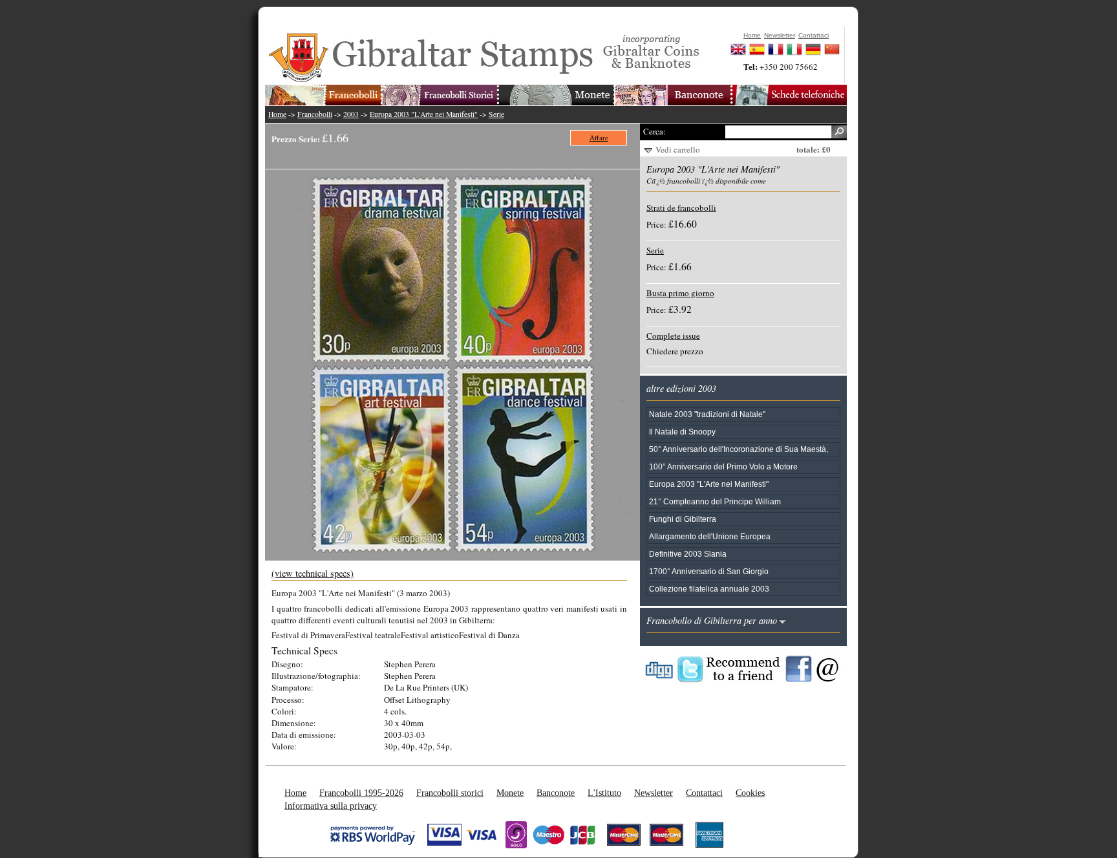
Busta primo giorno (680, 293)
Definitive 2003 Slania (688, 554)
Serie (496, 114)
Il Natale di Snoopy (682, 431)
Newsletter (653, 793)
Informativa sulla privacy (330, 805)
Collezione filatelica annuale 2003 (709, 589)
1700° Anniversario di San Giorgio (709, 571)
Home (277, 114)
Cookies (750, 793)
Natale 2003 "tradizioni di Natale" (707, 414)
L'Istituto (604, 793)
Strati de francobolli (681, 207)
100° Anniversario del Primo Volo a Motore (723, 466)
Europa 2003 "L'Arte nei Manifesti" (424, 114)
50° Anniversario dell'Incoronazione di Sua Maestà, (738, 449)
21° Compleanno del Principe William (715, 501)
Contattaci (704, 793)
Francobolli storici (450, 793)
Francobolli (314, 114)
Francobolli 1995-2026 (361, 793)
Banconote (556, 793)
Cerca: (654, 131)
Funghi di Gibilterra (682, 519)
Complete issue (673, 335)
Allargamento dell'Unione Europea (710, 536)
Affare (599, 137)
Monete (510, 793)
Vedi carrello (677, 149)
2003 (351, 114)
